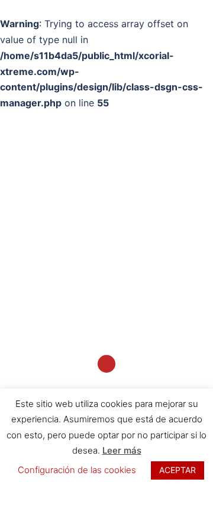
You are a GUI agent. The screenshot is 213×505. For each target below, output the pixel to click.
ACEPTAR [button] (177, 470)
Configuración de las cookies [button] (77, 469)
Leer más (121, 450)
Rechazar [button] (106, 490)
